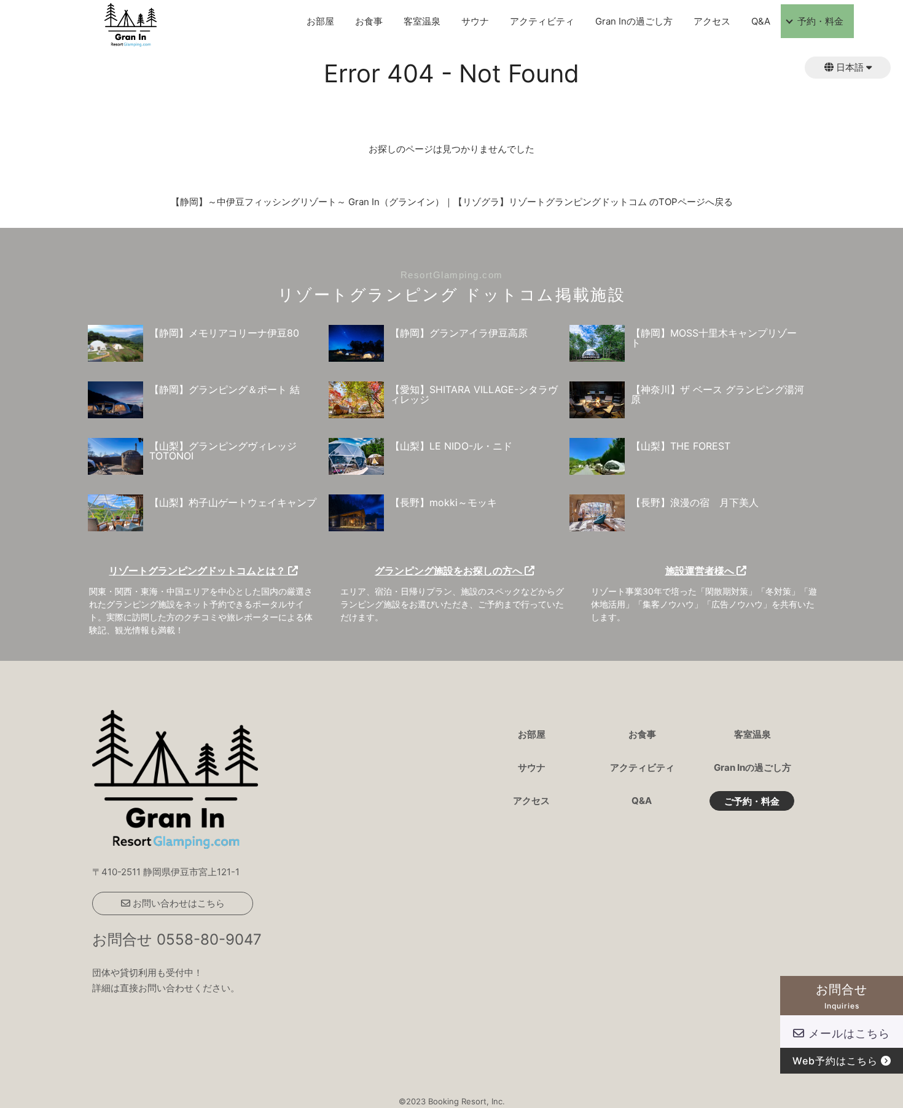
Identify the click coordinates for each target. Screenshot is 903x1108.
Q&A (760, 21)
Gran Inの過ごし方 (634, 21)
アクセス (712, 21)
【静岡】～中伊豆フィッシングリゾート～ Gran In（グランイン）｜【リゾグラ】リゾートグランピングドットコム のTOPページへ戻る (452, 202)
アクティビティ (542, 21)
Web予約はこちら (836, 1061)
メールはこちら (847, 1033)
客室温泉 (422, 21)
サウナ (475, 21)
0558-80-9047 (209, 939)
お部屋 (320, 21)
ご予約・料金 (752, 802)
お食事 (369, 21)
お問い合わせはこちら (177, 903)
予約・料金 (820, 21)
